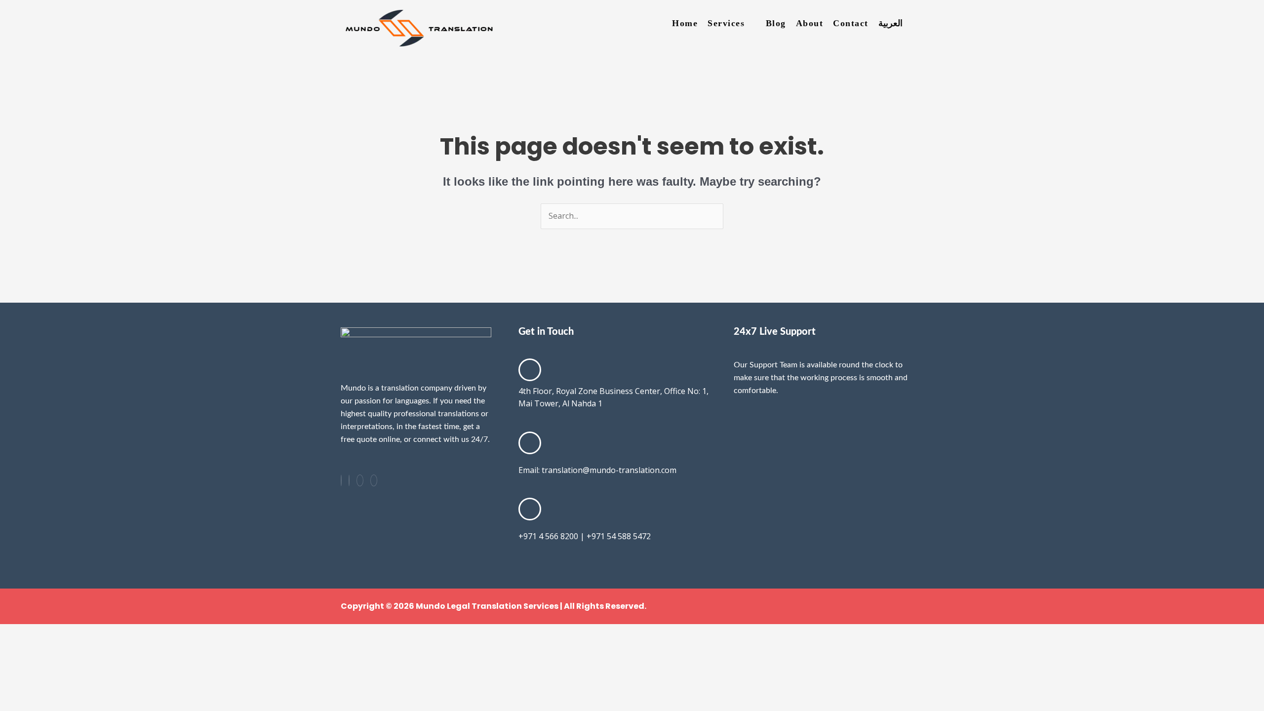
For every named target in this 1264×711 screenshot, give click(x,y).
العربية (890, 23)
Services (726, 23)
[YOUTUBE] (373, 480)
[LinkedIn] (349, 480)
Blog (776, 23)
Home (685, 23)
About (810, 23)
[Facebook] (341, 480)
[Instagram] (359, 480)
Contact (851, 23)
